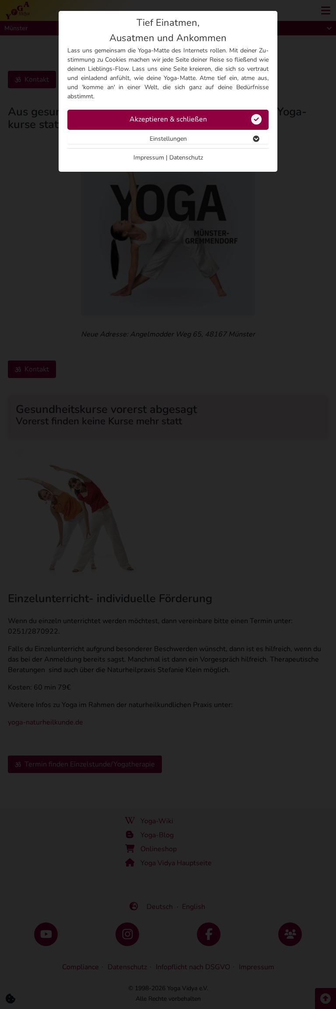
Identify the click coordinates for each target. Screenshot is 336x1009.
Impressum (148, 157)
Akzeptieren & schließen (168, 119)
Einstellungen (168, 139)
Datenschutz (186, 157)
